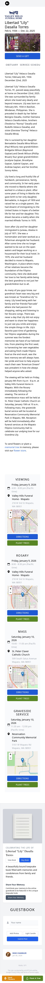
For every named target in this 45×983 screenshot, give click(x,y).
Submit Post (22, 939)
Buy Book (25, 860)
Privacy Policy (15, 972)
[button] (22, 518)
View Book (12, 860)
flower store (20, 450)
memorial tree (12, 447)
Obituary (12, 64)
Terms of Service (29, 972)
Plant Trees (22, 543)
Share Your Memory (16, 897)
